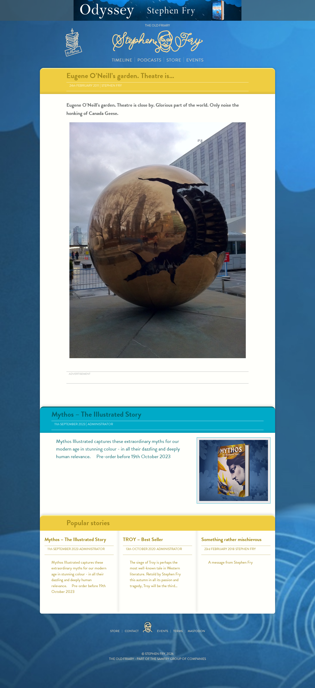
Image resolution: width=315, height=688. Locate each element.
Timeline (122, 60)
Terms (178, 631)
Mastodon (196, 631)
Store (173, 60)
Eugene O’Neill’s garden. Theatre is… (120, 75)
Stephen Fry (111, 85)
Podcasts (149, 60)
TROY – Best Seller (143, 539)
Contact (132, 631)
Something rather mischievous (231, 539)
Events (195, 60)
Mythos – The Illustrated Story (96, 414)
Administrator (100, 424)
